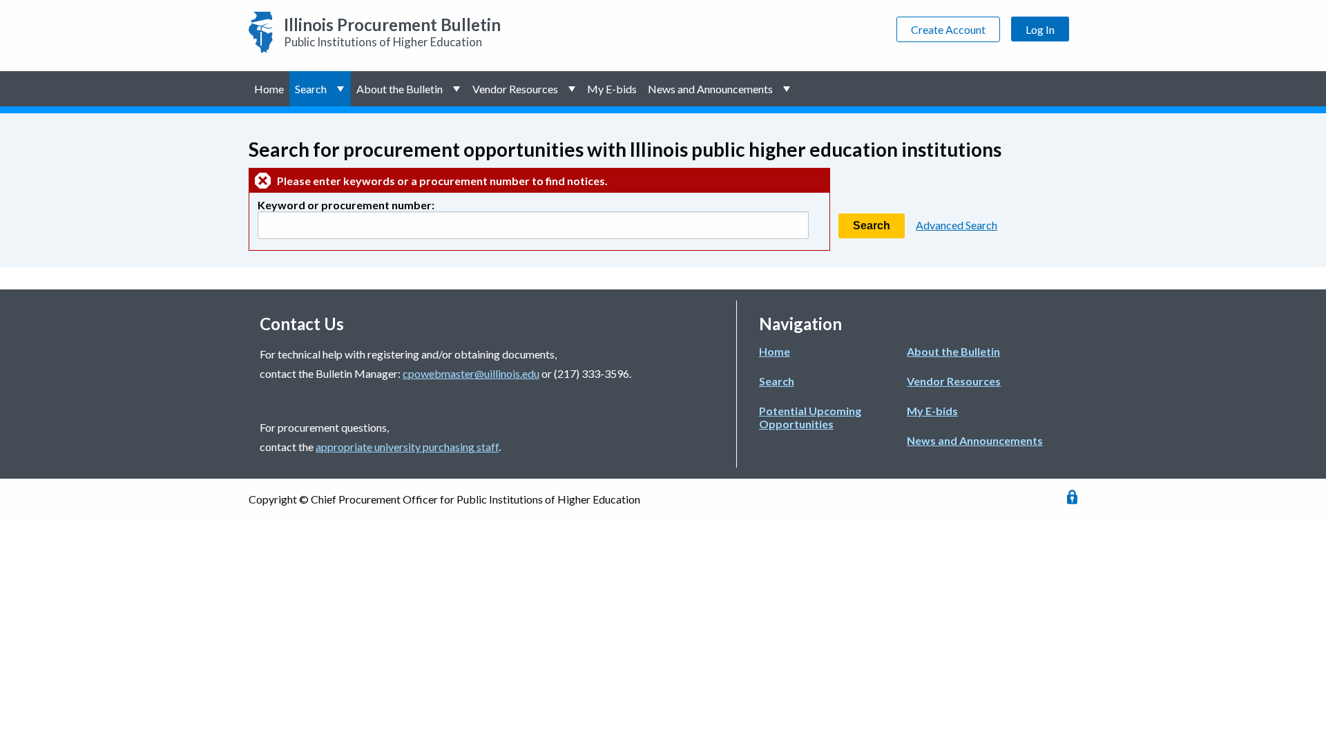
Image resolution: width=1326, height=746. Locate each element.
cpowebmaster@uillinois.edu (471, 373)
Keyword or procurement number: (346, 204)
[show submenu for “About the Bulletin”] (457, 88)
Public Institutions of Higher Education (392, 32)
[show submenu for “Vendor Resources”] (573, 88)
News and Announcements (710, 88)
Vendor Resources (515, 88)
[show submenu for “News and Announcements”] (787, 88)
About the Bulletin (399, 88)
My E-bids (612, 88)
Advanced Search (956, 224)
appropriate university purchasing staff (407, 446)
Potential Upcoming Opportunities (810, 417)
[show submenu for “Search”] (341, 88)
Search (311, 88)
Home (269, 88)
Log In (1040, 29)
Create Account (948, 29)
